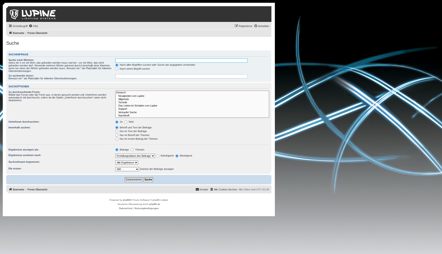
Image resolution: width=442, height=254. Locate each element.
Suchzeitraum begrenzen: (24, 161)
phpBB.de (154, 204)
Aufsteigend (167, 155)
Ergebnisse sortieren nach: (25, 155)
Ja (120, 121)
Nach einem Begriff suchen (134, 68)
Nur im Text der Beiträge (133, 131)
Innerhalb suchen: (20, 127)
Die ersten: (15, 168)
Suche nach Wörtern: (21, 60)
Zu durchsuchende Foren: (24, 92)
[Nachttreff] (192, 115)
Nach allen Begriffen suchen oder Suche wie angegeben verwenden (157, 64)
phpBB (126, 200)
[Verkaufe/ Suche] (192, 112)
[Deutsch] (192, 92)
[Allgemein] (192, 99)
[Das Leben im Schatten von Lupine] (192, 105)
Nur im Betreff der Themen (134, 135)
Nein (131, 121)
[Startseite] (33, 14)
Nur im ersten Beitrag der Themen (138, 138)
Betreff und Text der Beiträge (135, 127)
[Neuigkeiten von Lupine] (192, 96)
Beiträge (124, 149)
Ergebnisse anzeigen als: (24, 149)
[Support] (192, 109)
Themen (139, 149)
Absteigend (185, 155)
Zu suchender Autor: (21, 75)
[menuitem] (33, 26)
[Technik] (192, 102)
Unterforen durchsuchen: (24, 121)
